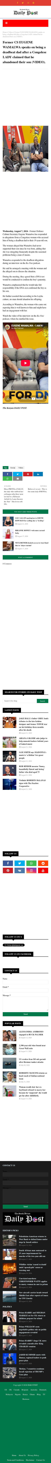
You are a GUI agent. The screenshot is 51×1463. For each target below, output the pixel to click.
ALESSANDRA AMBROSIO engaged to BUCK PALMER (31, 1033)
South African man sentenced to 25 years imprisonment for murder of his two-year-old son (32, 1253)
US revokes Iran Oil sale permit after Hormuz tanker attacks (32, 1060)
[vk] (19, 870)
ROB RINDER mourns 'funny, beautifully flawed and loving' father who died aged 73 (32, 769)
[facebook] (17, 3)
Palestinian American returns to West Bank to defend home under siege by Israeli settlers (33, 1239)
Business (26, 1399)
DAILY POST (33, 1385)
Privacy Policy (33, 1455)
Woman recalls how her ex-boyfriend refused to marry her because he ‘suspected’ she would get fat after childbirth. (33, 1091)
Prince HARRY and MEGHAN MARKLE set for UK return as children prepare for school (32, 1315)
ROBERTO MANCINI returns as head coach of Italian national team (33, 1075)
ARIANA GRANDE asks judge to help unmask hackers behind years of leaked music (33, 741)
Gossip (12, 468)
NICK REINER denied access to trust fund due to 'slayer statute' (31, 544)
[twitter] (23, 3)
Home (5, 32)
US (6, 1389)
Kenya (25, 1394)
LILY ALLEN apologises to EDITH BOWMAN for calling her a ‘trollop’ (29, 519)
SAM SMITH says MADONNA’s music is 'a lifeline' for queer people (32, 755)
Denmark (42, 1389)
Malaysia (9, 1394)
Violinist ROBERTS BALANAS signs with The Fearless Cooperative (32, 783)
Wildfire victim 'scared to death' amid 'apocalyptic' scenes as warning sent (33, 1267)
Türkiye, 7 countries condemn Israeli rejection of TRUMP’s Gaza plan (31, 1371)
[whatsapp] (31, 863)
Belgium (25, 1389)
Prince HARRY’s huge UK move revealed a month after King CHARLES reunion (32, 1343)
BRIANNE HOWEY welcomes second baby (30, 531)
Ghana (32, 1394)
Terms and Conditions (15, 1460)
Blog (39, 1394)
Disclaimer (30, 1460)
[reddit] (43, 863)
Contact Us (40, 1460)
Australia (33, 1389)
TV (44, 1394)
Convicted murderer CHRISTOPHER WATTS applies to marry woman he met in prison (33, 1281)
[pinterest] (33, 3)
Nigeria (18, 1394)
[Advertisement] (25, 98)
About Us (22, 1455)
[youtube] (43, 870)
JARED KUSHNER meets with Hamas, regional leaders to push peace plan (32, 1357)
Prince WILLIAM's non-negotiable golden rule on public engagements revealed (32, 1329)
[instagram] (28, 3)
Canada (16, 1389)
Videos (10, 32)
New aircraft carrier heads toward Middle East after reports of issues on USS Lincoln (33, 1295)
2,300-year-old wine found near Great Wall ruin (32, 1047)
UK (10, 1389)
